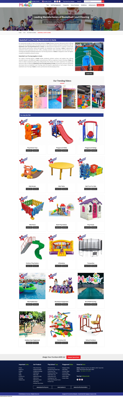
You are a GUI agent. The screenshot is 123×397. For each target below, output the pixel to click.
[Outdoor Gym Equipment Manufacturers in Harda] (32, 324)
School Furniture (75, 5)
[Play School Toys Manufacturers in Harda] (32, 132)
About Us (79, 1)
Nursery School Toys (52, 373)
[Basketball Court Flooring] (89, 56)
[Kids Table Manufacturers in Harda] (61, 170)
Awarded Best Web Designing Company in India (87, 394)
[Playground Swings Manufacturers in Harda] (91, 132)
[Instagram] (26, 97)
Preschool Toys (51, 368)
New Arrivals (100, 5)
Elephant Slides (66, 368)
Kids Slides (65, 369)
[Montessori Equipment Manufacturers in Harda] (61, 286)
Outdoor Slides (66, 371)
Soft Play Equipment (56, 5)
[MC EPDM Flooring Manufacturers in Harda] (91, 286)
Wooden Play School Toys (54, 369)
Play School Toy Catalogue (68, 1)
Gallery (20, 371)
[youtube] (57, 1)
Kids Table (36, 374)
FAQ (20, 373)
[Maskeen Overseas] (26, 4)
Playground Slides (38, 369)
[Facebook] (55, 1)
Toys (47, 5)
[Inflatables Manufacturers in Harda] (61, 247)
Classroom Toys (51, 371)
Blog (20, 374)
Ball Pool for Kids (37, 376)
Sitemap (21, 378)
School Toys (51, 381)
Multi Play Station (38, 380)
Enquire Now (29, 150)
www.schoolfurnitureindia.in (80, 387)
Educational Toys (52, 376)
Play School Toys (37, 368)
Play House (36, 381)
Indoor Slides (66, 378)
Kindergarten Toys (52, 378)
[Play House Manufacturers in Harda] (91, 209)
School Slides (66, 373)
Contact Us (21, 376)
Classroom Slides (66, 374)
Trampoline (66, 5)
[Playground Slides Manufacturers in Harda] (61, 132)
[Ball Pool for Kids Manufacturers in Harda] (91, 170)
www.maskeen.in (62, 387)
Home (20, 32)
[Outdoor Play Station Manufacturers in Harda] (32, 247)
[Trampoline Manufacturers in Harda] (91, 247)
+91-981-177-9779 (35, 1)
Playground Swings (38, 371)
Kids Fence (36, 378)
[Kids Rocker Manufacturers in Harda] (32, 170)
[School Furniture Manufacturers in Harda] (91, 324)
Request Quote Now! (73, 357)
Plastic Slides (66, 376)
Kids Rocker (36, 373)
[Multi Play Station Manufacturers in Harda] (61, 209)
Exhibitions (84, 5)
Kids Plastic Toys (52, 374)
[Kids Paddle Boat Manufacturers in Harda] (32, 286)
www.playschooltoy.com (42, 387)
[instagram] (59, 1)
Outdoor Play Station (38, 383)
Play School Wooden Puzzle (54, 380)
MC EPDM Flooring (31, 32)
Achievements (92, 5)
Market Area (22, 380)
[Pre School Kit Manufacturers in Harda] (61, 324)
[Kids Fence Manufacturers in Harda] (32, 209)
